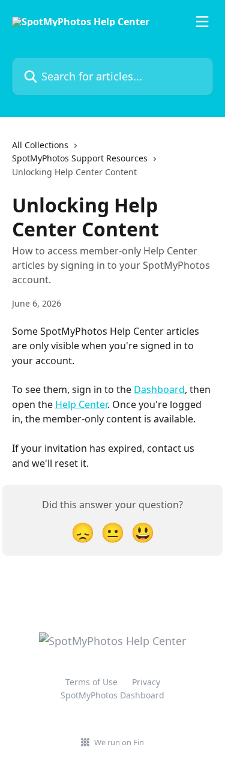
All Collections (40, 145)
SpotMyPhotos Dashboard (112, 695)
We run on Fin (119, 742)
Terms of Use (91, 682)
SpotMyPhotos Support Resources (80, 158)
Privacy (146, 682)
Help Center (81, 404)
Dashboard (159, 389)
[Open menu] (202, 21)
